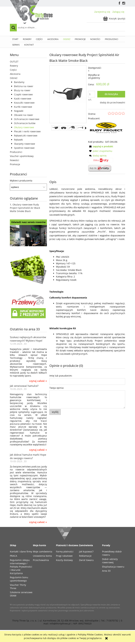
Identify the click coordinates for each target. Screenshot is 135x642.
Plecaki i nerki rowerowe (27, 131)
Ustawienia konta (42, 555)
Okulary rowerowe (24, 127)
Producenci (16, 152)
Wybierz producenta (21, 180)
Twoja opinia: (56, 387)
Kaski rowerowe (22, 98)
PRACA (13, 555)
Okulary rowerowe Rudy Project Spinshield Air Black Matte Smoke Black (25, 208)
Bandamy (19, 82)
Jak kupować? (86, 551)
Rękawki (18, 139)
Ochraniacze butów (24, 123)
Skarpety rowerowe (24, 143)
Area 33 (106, 570)
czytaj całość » (38, 381)
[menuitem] (15, 39)
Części (13, 69)
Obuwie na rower (23, 115)
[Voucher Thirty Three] (28, 269)
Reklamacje (85, 555)
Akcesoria (15, 73)
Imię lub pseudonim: (60, 375)
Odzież (13, 78)
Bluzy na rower (22, 90)
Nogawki (18, 110)
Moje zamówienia (42, 551)
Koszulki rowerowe (24, 102)
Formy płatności (64, 551)
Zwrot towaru (86, 560)
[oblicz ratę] (100, 161)
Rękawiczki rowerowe (25, 135)
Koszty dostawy (64, 560)
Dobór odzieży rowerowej (110, 561)
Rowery (14, 65)
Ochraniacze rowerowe (26, 119)
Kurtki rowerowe (23, 106)
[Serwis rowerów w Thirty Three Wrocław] (28, 235)
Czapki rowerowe (23, 94)
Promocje (15, 164)
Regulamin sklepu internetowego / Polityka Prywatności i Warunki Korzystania (21, 567)
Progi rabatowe (64, 555)
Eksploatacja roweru (113, 566)
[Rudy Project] (106, 129)
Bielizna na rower (23, 86)
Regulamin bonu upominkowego (19, 579)
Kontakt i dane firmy (21, 551)
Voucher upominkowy (22, 156)
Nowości (14, 160)
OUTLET (14, 61)
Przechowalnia (41, 560)
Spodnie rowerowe (24, 147)
